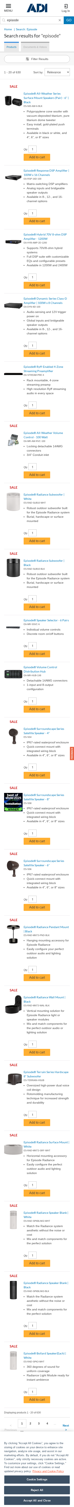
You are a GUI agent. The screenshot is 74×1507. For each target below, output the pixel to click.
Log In (66, 10)
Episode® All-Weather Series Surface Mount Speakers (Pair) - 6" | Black (46, 98)
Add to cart (37, 157)
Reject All (37, 1490)
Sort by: (38, 72)
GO (68, 20)
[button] (72, 753)
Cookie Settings (37, 1479)
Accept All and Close (37, 1500)
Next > (66, 1427)
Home (8, 29)
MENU (8, 10)
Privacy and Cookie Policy (48, 1471)
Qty (25, 149)
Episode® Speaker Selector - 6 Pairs (46, 620)
